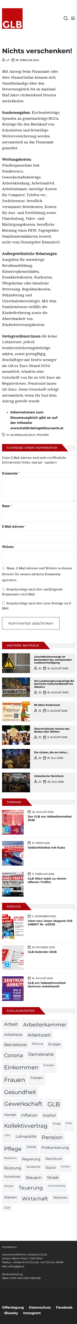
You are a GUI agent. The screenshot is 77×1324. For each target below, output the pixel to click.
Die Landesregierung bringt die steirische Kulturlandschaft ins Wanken (54, 683)
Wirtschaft (35, 1199)
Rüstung (12, 1167)
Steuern (43, 434)
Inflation (29, 1115)
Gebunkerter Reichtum (49, 776)
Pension (52, 1137)
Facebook (64, 1307)
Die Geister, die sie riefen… (51, 752)
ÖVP (7, 1207)
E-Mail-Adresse (14, 526)
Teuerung (31, 1188)
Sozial (50, 1167)
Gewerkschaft (23, 1103)
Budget (54, 1044)
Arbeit (11, 1024)
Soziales (65, 1166)
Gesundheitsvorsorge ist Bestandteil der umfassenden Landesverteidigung (53, 659)
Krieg (57, 1123)
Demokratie (41, 1054)
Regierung (31, 1159)
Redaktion (10, 1158)
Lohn (7, 1135)
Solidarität (33, 1166)
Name (7, 506)
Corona (13, 1055)
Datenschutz (40, 1307)
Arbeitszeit (39, 1035)
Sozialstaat (12, 1176)
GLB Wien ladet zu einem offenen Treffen (47, 880)
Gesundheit (20, 1092)
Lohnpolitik (26, 1136)
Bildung (37, 1043)
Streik (53, 1177)
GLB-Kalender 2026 (42, 952)
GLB (53, 1104)
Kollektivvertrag (26, 1125)
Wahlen (10, 1197)
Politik (31, 1147)
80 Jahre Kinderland (47, 704)
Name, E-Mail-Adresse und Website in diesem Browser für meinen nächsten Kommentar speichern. (37, 574)
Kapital (49, 1115)
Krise (69, 1123)
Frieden (36, 1078)
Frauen (14, 1079)
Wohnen (60, 1197)
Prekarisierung (55, 1147)
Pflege (13, 1149)
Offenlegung (13, 1307)
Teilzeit (9, 1186)
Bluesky (11, 1313)
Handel (10, 1115)
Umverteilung (56, 1185)
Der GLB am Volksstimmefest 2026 (50, 818)
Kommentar (11, 473)
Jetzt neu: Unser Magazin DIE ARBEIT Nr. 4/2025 (50, 922)
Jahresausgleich (22, 434)
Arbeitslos (13, 1034)
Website (8, 547)
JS (39, 668)
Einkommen (21, 1067)
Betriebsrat (15, 1044)
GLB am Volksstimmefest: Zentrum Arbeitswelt (47, 984)
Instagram (32, 1313)
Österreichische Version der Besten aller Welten (52, 730)
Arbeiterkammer (45, 1024)
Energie (49, 1065)
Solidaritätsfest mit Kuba (46, 847)
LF (7, 60)
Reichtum (54, 1159)
